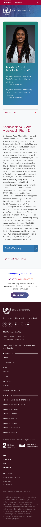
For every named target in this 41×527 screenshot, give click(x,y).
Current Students (9, 362)
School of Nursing (10, 418)
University (7, 2)
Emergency (7, 467)
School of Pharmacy (10, 423)
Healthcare (18, 2)
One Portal (7, 381)
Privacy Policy (7, 485)
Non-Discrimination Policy (11, 477)
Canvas (5, 376)
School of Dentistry (10, 409)
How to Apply (32, 318)
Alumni (5, 358)
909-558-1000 (29, 345)
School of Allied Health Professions (16, 400)
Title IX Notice (7, 473)
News (5, 367)
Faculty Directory (13, 248)
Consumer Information (11, 390)
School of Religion (10, 432)
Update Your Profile (17, 259)
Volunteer (7, 459)
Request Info (8, 318)
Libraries (6, 372)
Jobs (4, 456)
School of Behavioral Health (14, 404)
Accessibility (7, 481)
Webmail (6, 386)
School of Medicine (14, 85)
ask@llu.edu (8, 348)
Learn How (18, 295)
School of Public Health (12, 428)
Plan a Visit (19, 318)
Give (4, 463)
